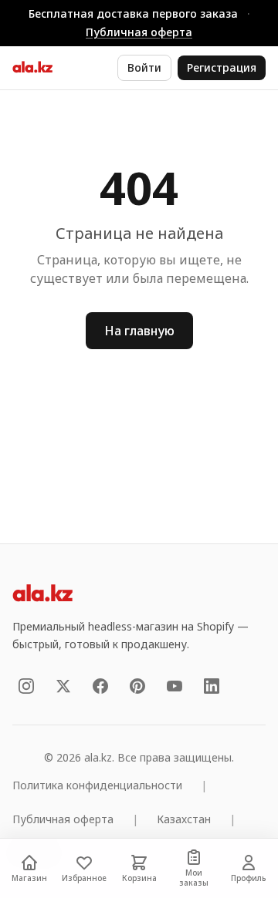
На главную (139, 330)
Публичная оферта (139, 32)
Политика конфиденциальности (97, 785)
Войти (144, 67)
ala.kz (32, 68)
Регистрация (221, 67)
